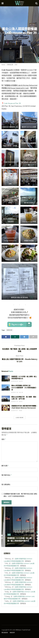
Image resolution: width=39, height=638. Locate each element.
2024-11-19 (15, 401)
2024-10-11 (15, 410)
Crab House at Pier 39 (12, 103)
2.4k (21, 392)
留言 (4, 439)
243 (21, 381)
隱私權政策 (5, 632)
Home (3, 65)
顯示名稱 (5, 466)
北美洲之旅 (10, 65)
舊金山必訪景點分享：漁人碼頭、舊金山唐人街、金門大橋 (23, 398)
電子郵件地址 (7, 475)
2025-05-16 (15, 381)
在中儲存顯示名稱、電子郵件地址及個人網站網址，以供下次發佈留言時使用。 (20, 495)
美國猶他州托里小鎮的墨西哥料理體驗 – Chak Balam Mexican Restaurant (24, 407)
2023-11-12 (18, 41)
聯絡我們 (12, 632)
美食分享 (9, 330)
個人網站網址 (6, 484)
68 (21, 410)
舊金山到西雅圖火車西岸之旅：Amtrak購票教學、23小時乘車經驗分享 (23, 387)
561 (21, 401)
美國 (16, 65)
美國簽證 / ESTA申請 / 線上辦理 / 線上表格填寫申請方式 (19, 539)
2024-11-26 (15, 392)
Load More (19, 417)
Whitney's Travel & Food (23, 630)
